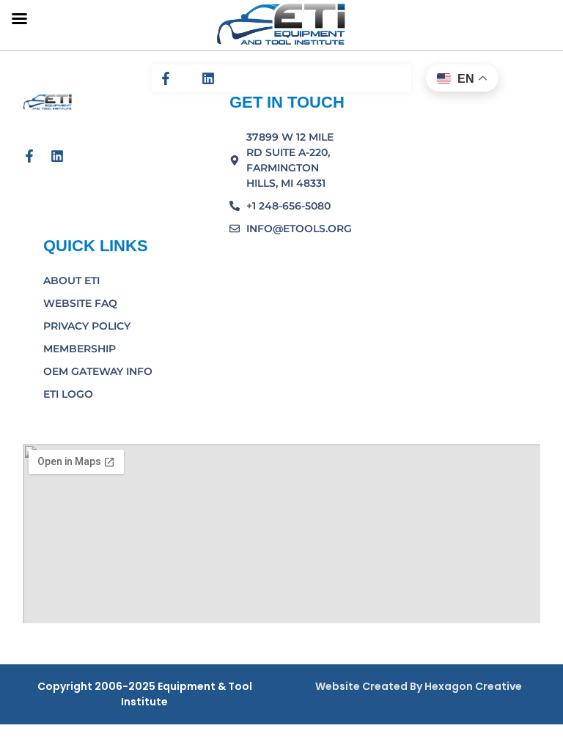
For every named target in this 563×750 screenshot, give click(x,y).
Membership (79, 348)
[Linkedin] (208, 78)
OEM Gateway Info (97, 371)
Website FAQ (80, 303)
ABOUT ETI (71, 280)
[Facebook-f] (166, 78)
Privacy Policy (86, 326)
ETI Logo (68, 394)
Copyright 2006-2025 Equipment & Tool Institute (144, 694)
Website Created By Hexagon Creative (418, 686)
